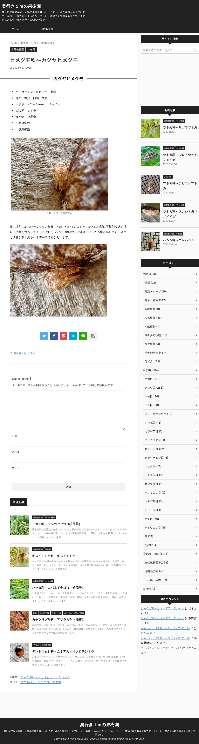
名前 (14, 435)
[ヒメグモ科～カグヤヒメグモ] (73, 336)
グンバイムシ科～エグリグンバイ (161, 648)
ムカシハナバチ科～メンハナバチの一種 (165, 628)
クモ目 (31, 353)
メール (16, 451)
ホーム (15, 28)
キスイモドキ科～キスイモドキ (54, 556)
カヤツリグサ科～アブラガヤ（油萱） (58, 619)
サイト (16, 467)
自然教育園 (47, 28)
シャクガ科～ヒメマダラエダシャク (162, 608)
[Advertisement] (170, 80)
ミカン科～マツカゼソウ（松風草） (57, 524)
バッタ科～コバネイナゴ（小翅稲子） (58, 588)
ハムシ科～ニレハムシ (178, 240)
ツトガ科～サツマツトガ (180, 127)
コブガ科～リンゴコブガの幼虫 (40, 682)
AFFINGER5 (138, 738)
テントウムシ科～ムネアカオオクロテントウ (63, 651)
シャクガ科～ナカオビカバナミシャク (45, 677)
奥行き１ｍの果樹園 (21, 6)
